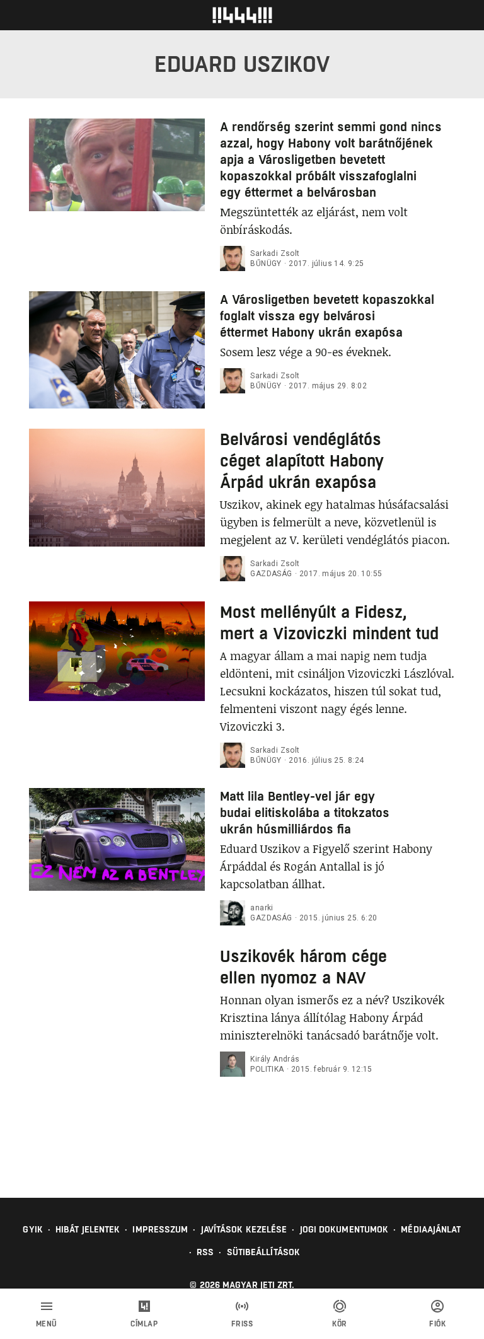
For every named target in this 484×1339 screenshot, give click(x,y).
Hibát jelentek (87, 1229)
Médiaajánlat (431, 1229)
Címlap (144, 1323)
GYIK (32, 1229)
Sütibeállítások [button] (264, 1252)
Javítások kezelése (244, 1229)
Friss (242, 1323)
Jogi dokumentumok (344, 1229)
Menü (46, 1323)
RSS (205, 1252)
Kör (339, 1323)
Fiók (437, 1323)
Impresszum (160, 1229)
